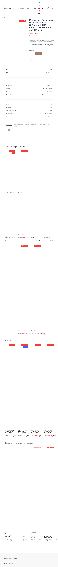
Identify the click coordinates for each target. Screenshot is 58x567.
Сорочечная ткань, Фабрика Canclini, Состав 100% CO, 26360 (35, 432)
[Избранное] (43, 8)
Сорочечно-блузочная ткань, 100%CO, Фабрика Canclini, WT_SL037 (35, 535)
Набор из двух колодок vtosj (47, 237)
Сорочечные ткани (20, 17)
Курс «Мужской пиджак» (21, 235)
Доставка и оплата (8, 565)
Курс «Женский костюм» (34, 331)
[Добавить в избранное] (44, 54)
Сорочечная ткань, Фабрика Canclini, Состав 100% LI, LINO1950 (9, 432)
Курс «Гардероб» (9, 235)
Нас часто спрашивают (9, 563)
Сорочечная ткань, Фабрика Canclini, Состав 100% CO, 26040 (22, 432)
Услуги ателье (21, 536)
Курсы (14, 8)
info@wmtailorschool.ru (8, 560)
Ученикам (34, 8)
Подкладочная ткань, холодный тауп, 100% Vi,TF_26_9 (9, 535)
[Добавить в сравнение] (46, 54)
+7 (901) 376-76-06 (17, 560)
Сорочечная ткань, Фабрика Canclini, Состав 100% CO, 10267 (48, 432)
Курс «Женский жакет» (34, 237)
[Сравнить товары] (45, 8)
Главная (5, 17)
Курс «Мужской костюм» (21, 331)
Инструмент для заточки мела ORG (48, 537)
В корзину (38, 53)
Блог (28, 8)
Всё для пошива (21, 8)
